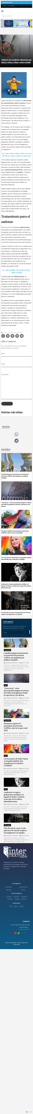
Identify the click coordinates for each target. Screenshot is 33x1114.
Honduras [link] (10, 899)
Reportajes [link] (9, 890)
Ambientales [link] (9, 887)
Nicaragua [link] (7, 825)
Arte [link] (6, 685)
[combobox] (16, 16)
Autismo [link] (5, 332)
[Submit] (29, 632)
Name (3, 353)
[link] (16, 23)
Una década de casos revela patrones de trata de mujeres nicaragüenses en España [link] (15, 830)
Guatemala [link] (24, 896)
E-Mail (3, 364)
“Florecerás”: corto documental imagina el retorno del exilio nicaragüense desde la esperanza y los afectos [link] (16, 504)
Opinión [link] (23, 890)
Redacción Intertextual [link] (12, 662)
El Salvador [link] (16, 896)
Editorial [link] (21, 906)
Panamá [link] (23, 899)
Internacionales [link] (23, 887)
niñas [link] (9, 332)
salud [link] (15, 332)
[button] (2, 11)
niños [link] (12, 332)
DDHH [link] (15, 906)
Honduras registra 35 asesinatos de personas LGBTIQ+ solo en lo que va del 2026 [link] (16, 727)
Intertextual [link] (7, 227)
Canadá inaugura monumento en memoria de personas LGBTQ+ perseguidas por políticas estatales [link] (15, 476)
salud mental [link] (20, 332)
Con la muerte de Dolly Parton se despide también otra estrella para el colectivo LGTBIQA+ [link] (16, 762)
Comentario (4, 374)
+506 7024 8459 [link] (24, 927)
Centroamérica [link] (16, 893)
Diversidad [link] (7, 650)
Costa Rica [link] (8, 896)
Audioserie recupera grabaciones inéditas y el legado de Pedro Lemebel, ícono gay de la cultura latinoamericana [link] (16, 586)
